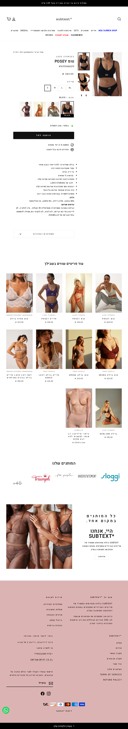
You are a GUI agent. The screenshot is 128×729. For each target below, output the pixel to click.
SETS (76, 31)
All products (26, 52)
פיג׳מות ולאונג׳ (64, 31)
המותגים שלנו (114, 669)
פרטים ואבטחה (54, 615)
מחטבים (14, 31)
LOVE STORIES (65, 57)
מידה (70, 82)
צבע (66, 98)
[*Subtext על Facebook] (42, 693)
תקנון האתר (116, 653)
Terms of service (111, 675)
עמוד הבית (39, 52)
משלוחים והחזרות (43, 234)
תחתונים (85, 31)
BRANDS (49, 35)
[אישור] (51, 683)
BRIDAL (24, 31)
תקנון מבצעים (114, 659)
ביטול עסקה (56, 620)
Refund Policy (112, 680)
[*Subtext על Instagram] (49, 693)
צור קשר (117, 664)
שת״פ (119, 643)
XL (70, 88)
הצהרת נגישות (54, 626)
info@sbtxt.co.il (41, 660)
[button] (64, 726)
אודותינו (101, 557)
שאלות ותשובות (54, 610)
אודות (119, 648)
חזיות (93, 31)
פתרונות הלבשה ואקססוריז (43, 31)
